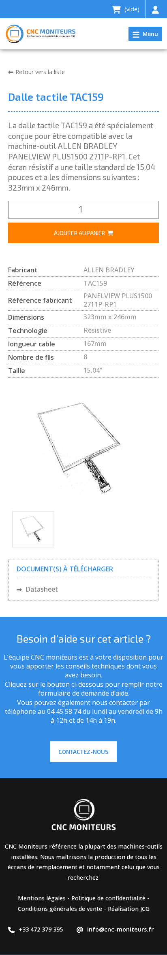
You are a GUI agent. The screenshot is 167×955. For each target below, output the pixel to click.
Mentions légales (42, 898)
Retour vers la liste (40, 72)
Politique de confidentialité (108, 898)
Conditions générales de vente (60, 909)
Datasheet (41, 589)
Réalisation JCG (129, 909)
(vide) (131, 9)
